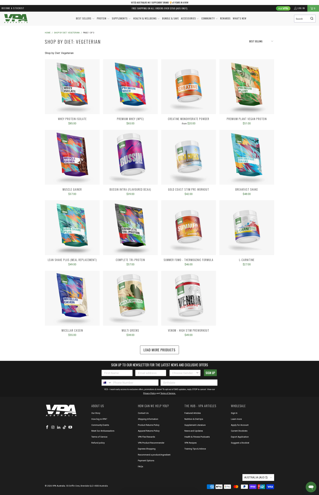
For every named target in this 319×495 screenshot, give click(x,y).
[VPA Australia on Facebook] (47, 427)
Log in (301, 8)
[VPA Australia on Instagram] (53, 427)
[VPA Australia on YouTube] (70, 427)
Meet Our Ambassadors (102, 431)
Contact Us (143, 413)
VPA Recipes (190, 443)
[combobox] (305, 18)
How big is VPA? (99, 419)
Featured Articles (192, 413)
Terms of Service (99, 437)
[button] (85, 18)
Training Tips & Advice (195, 449)
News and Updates (193, 431)
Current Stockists (239, 431)
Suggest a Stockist (240, 443)
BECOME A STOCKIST (13, 8)
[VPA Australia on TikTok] (64, 427)
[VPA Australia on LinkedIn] (58, 427)
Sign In (234, 413)
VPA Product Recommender (151, 443)
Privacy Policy (149, 393)
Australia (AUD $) (256, 477)
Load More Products (159, 349)
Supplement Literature (195, 425)
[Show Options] (197, 373)
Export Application (240, 437)
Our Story (95, 413)
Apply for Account (240, 425)
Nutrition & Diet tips (193, 419)
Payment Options (146, 460)
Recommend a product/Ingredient (154, 454)
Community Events (100, 425)
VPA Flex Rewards (146, 437)
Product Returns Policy (148, 425)
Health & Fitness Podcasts (197, 437)
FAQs (140, 466)
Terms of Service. (168, 393)
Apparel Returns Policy (149, 431)
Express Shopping (147, 449)
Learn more (236, 419)
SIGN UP (210, 373)
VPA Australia (58, 486)
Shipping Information (148, 419)
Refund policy (98, 443)
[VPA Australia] (15, 18)
